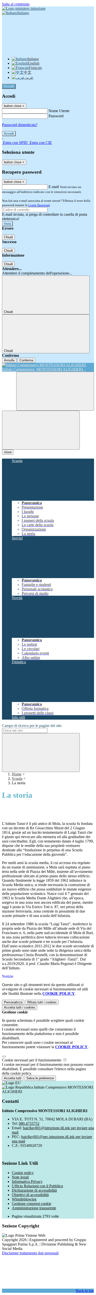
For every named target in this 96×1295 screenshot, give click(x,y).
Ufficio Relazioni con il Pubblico (37, 1186)
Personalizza (13, 1002)
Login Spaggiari (39, 205)
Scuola (17, 778)
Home (16, 774)
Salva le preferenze (40, 1078)
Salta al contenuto (16, 4)
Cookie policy (23, 1173)
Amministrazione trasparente (34, 1208)
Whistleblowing (24, 1199)
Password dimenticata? (19, 125)
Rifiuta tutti (42, 1002)
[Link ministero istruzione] (24, 8)
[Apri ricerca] (55, 391)
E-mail (53, 187)
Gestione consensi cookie (31, 1203)
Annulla (9, 360)
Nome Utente (58, 111)
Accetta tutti (19, 1007)
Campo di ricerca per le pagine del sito (32, 726)
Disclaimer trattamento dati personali (30, 1253)
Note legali (20, 1177)
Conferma (26, 360)
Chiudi (8, 237)
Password (56, 116)
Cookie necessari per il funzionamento (32, 1060)
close (8, 452)
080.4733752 (29, 1123)
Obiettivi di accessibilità (30, 1195)
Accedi (9, 86)
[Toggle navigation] (41, 430)
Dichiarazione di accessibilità (34, 1190)
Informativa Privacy (27, 1181)
